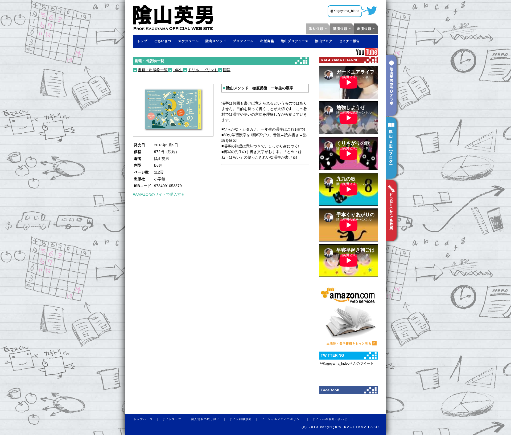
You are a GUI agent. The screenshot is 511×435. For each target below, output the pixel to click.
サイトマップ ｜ (176, 419)
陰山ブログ (323, 41)
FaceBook (330, 390)
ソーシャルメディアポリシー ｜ (286, 419)
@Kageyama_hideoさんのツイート (346, 363)
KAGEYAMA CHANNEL (341, 60)
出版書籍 (267, 41)
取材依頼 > (318, 29)
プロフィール (243, 41)
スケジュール (188, 41)
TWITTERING (332, 355)
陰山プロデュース (294, 41)
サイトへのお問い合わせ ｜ (334, 419)
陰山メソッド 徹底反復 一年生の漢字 (258, 88)
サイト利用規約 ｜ (245, 419)
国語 (226, 70)
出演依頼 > (366, 29)
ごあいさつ (162, 41)
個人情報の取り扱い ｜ (210, 419)
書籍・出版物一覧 (149, 61)
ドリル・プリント (203, 70)
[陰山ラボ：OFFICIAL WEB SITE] (173, 28)
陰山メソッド (215, 41)
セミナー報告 (349, 41)
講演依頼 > (342, 29)
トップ (142, 41)
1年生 (178, 70)
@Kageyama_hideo (344, 11)
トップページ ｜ (148, 419)
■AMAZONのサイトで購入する (159, 194)
